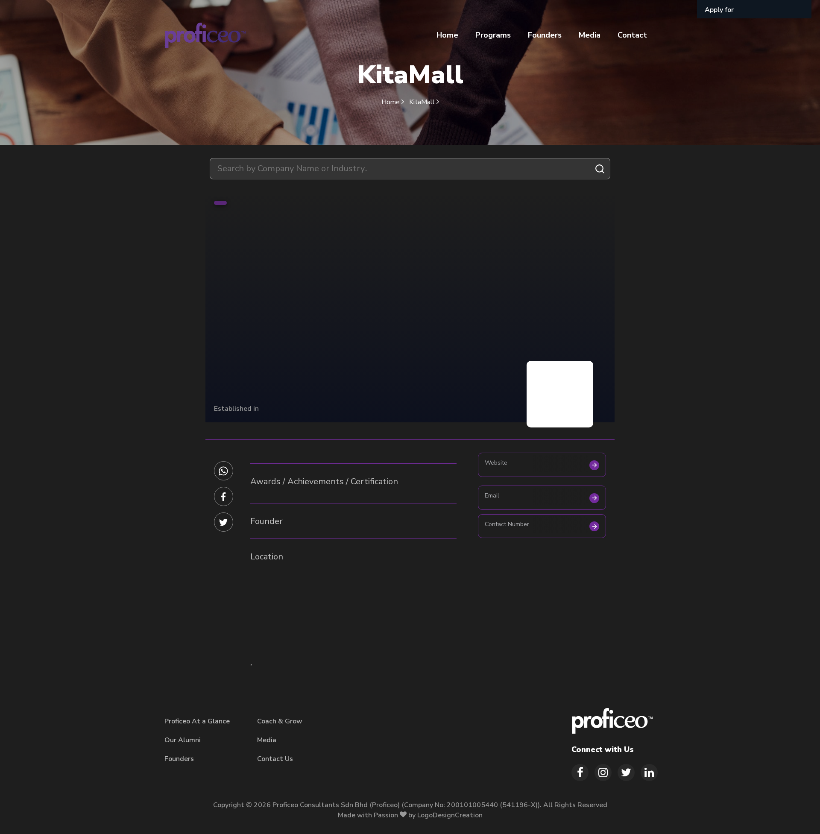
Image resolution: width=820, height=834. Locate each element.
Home (447, 35)
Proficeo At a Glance (197, 721)
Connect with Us (602, 749)
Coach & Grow (279, 721)
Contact (632, 35)
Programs (493, 35)
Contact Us (275, 759)
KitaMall (422, 102)
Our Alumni (182, 740)
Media (589, 35)
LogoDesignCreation (450, 815)
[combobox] (410, 168)
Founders (545, 35)
